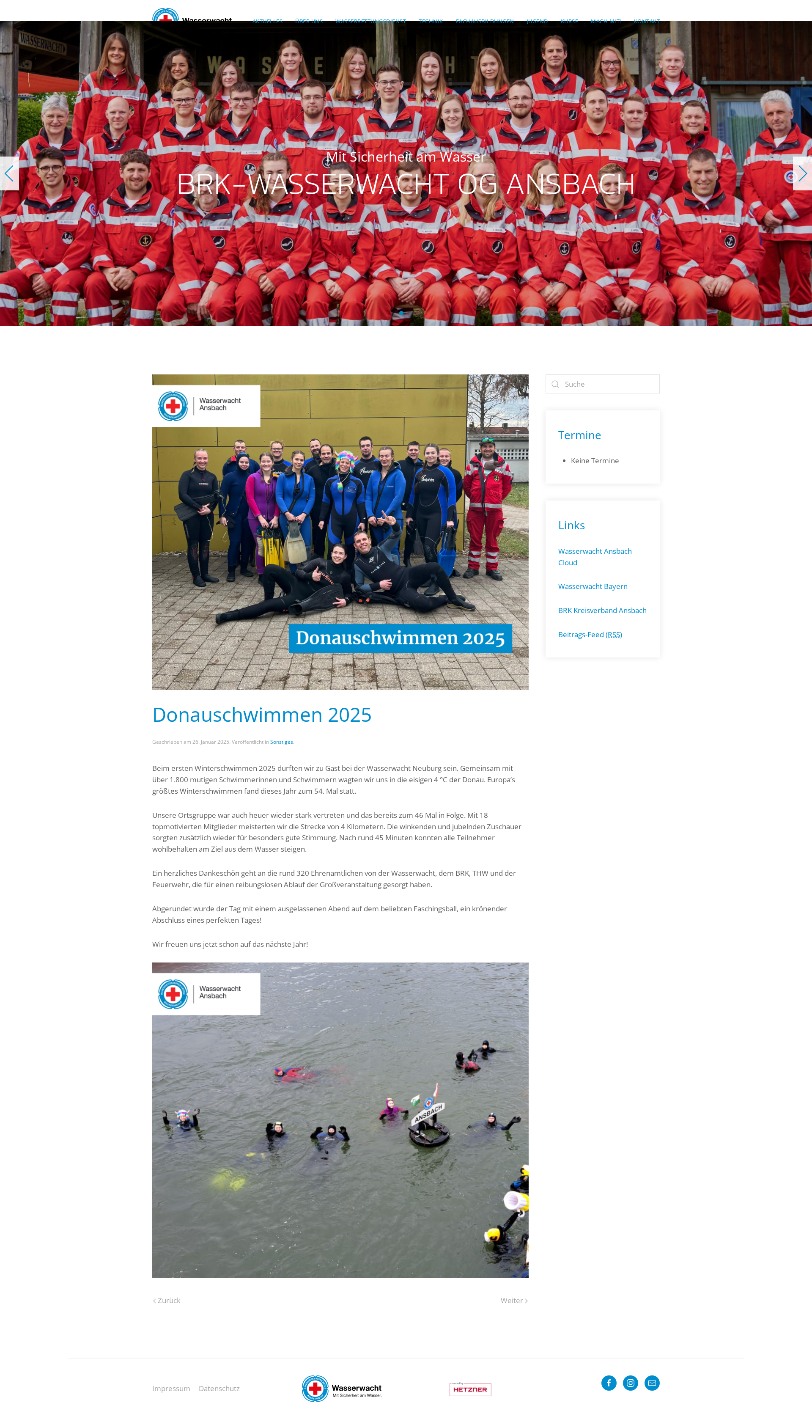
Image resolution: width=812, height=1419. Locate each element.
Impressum (171, 1388)
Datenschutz (219, 1388)
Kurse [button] (570, 21)
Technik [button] (431, 21)
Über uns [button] (309, 21)
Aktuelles (267, 21)
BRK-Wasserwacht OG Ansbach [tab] (401, 313)
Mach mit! (606, 21)
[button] (9, 173)
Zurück (169, 1300)
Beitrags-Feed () (590, 634)
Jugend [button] (537, 21)
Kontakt (647, 21)
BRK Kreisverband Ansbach (602, 610)
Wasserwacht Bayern (593, 586)
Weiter (512, 1300)
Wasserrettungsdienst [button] (370, 21)
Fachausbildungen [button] (485, 21)
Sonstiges (281, 741)
